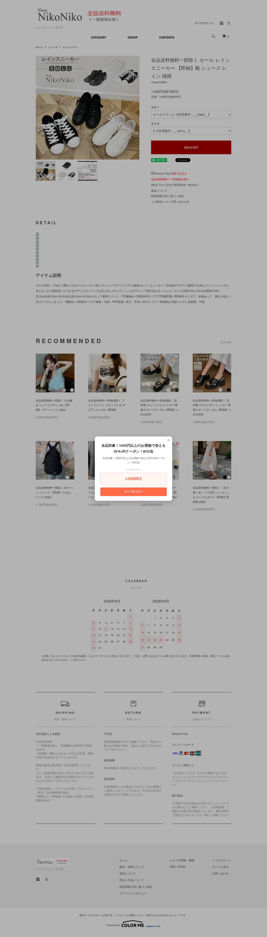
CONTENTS (166, 37)
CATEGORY (98, 37)
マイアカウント (204, 23)
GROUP (133, 37)
